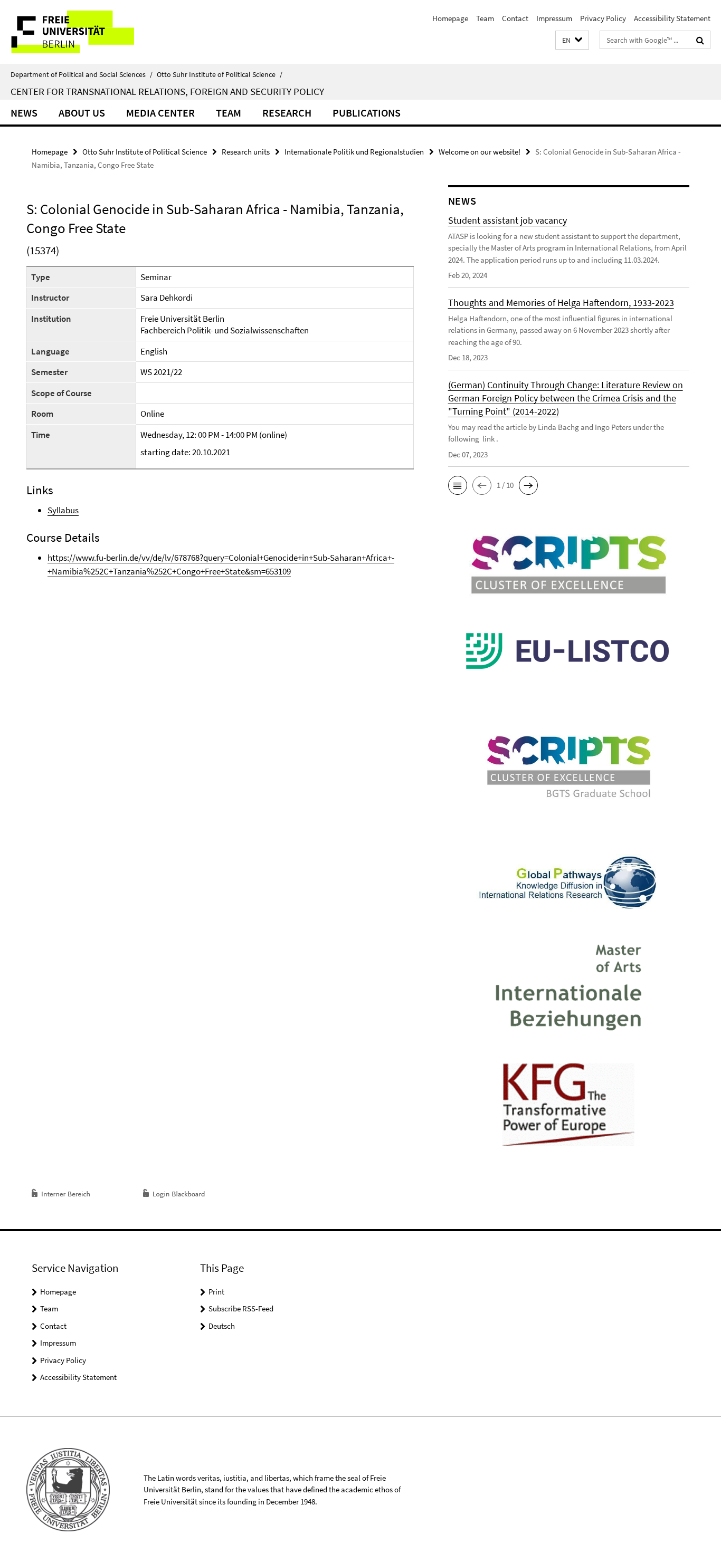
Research (286, 112)
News (24, 112)
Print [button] (216, 1292)
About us (82, 112)
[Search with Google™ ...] (700, 40)
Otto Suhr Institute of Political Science (219, 74)
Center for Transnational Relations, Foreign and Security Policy (167, 91)
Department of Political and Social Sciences (82, 74)
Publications (367, 112)
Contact (515, 18)
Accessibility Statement (672, 18)
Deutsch (221, 1326)
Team (485, 18)
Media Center (160, 112)
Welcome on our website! (479, 152)
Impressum (554, 18)
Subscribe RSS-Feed (240, 1308)
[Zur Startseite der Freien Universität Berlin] (88, 32)
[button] (572, 40)
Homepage (450, 18)
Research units (246, 152)
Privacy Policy (603, 18)
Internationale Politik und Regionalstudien (354, 152)
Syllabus (63, 510)
